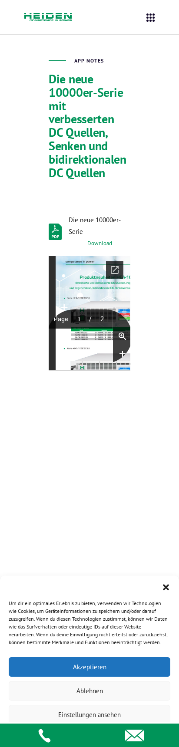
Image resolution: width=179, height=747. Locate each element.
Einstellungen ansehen (89, 715)
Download (99, 243)
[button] (166, 586)
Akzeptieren (89, 667)
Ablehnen (89, 691)
